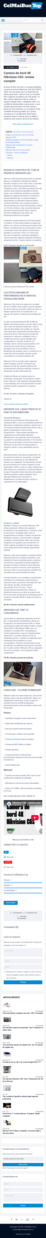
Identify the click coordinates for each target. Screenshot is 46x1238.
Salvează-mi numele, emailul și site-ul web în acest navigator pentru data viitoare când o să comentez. (24, 975)
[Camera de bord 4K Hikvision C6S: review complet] (23, 43)
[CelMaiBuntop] (23, 6)
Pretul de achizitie (12, 739)
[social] (11, 1219)
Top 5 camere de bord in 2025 (16, 404)
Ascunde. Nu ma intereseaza (23, 132)
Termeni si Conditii (23, 1234)
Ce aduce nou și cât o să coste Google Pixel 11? (22, 1062)
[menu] (3, 20)
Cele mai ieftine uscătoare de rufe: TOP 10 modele (23, 1013)
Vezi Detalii (10, 903)
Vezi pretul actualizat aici (23, 124)
